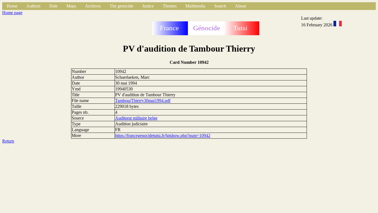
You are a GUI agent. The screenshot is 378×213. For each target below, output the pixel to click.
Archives (93, 6)
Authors (33, 6)
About (240, 6)
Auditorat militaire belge (136, 118)
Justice (148, 6)
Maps (71, 6)
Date (53, 6)
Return (8, 141)
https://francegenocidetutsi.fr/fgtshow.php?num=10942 (162, 135)
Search (220, 6)
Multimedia (195, 6)
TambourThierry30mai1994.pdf (142, 100)
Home (12, 6)
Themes (170, 6)
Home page (12, 12)
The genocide (121, 6)
